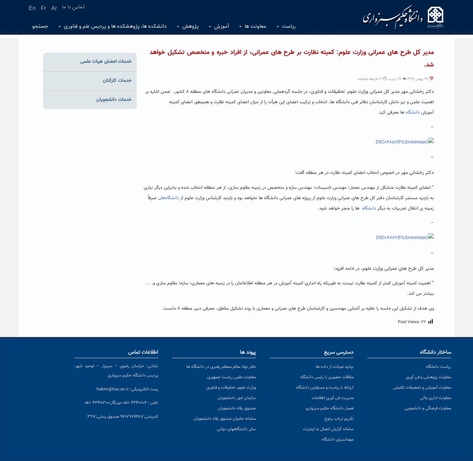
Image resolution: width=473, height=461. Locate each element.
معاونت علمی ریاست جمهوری (231, 377)
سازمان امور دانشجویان (236, 398)
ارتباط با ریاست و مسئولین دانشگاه (325, 387)
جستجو (40, 26)
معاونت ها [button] (255, 26)
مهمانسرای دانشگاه (338, 439)
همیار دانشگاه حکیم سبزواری (329, 408)
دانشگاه (412, 112)
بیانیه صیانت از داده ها (335, 367)
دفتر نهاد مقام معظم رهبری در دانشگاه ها (221, 367)
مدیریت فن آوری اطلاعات (333, 398)
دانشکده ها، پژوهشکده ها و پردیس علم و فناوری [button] (115, 26)
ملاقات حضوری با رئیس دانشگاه (327, 377)
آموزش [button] (221, 26)
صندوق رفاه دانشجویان (237, 408)
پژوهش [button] (190, 26)
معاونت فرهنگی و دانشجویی (427, 408)
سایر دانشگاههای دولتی (236, 429)
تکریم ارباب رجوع (339, 419)
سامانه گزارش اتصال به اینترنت (328, 429)
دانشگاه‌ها (170, 198)
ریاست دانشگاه (438, 367)
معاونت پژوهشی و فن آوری (428, 377)
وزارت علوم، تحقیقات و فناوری (231, 387)
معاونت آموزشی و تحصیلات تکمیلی (422, 387)
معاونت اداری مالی (435, 398)
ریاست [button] (289, 26)
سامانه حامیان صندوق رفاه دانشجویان (225, 419)
